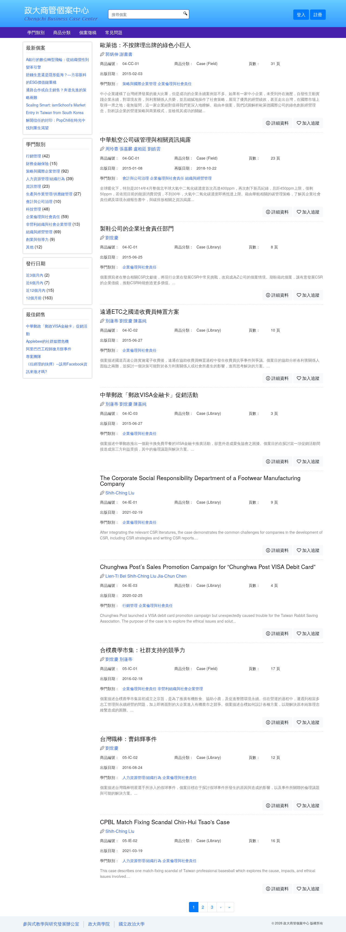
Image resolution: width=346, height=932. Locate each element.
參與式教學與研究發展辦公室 (51, 924)
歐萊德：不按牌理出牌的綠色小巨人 (145, 45)
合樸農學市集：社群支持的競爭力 (142, 650)
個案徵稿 (88, 32)
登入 (301, 14)
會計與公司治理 (39, 201)
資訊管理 (33, 186)
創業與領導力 (37, 239)
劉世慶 (111, 237)
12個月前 (34, 297)
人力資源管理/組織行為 (45, 178)
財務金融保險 (37, 163)
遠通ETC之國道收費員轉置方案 (139, 311)
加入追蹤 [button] (310, 123)
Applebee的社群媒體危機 (47, 341)
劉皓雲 (154, 148)
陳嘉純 (140, 321)
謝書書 (125, 54)
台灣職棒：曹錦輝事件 (128, 738)
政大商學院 (99, 924)
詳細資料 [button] (279, 123)
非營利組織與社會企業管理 (48, 224)
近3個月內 (34, 275)
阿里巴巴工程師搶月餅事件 (48, 348)
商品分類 (62, 32)
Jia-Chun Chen (172, 576)
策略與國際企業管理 (43, 171)
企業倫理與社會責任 (43, 216)
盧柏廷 (140, 148)
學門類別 (36, 32)
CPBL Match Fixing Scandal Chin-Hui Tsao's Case (165, 822)
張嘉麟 (125, 148)
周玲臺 (111, 148)
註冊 (318, 14)
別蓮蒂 (111, 321)
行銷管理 (33, 155)
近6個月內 (34, 282)
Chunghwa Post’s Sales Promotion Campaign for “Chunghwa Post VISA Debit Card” (207, 566)
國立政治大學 (132, 924)
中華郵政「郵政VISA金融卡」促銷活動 (149, 394)
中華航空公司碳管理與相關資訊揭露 (145, 139)
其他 (30, 247)
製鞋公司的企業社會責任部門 (137, 228)
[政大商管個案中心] (62, 11)
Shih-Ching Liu (119, 493)
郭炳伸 (111, 54)
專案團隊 (33, 356)
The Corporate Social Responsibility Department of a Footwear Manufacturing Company (200, 480)
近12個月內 (35, 290)
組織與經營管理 (39, 231)
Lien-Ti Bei (115, 576)
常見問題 (113, 32)
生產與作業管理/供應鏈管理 (49, 193)
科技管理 (33, 209)
